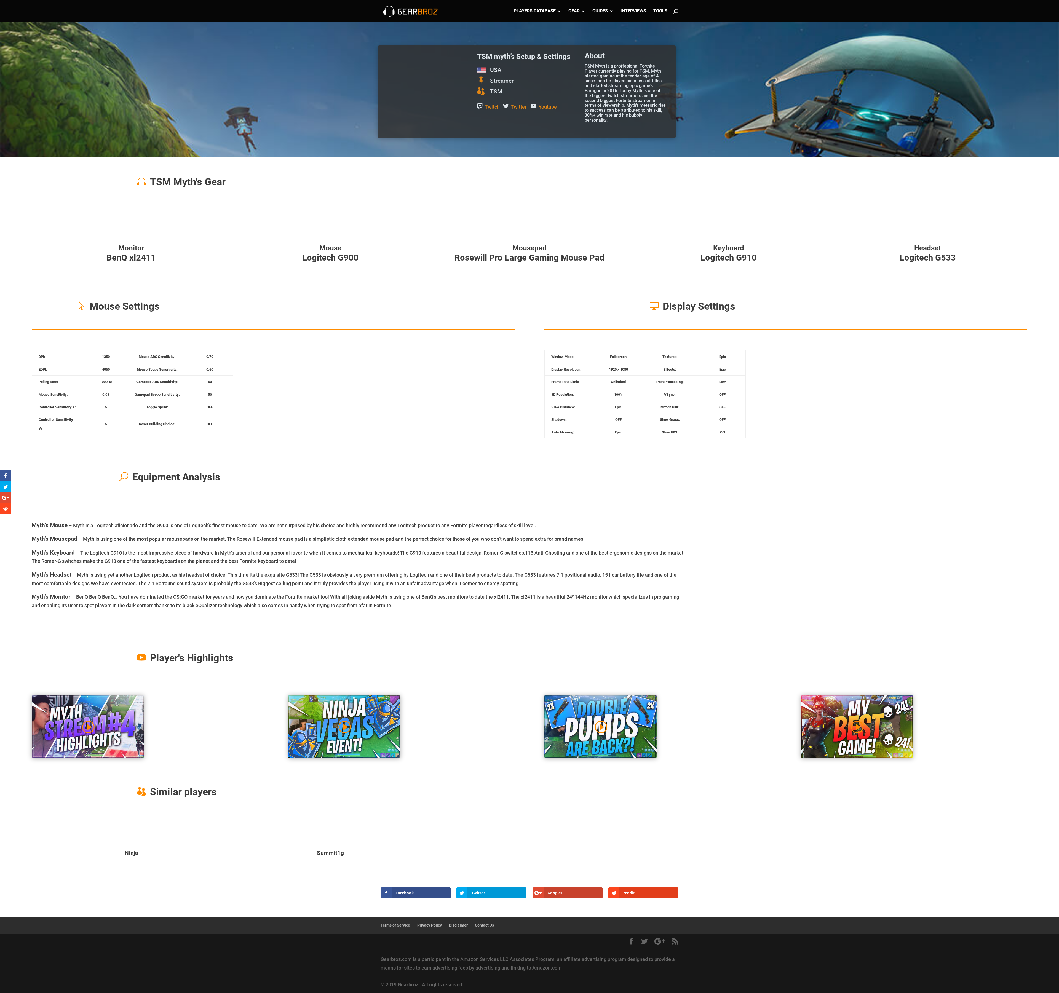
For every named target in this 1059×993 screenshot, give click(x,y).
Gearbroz (408, 984)
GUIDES (600, 11)
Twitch (492, 107)
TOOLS (660, 11)
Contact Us (484, 925)
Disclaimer (458, 925)
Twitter (518, 107)
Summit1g (330, 853)
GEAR (574, 11)
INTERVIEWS (633, 11)
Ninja (131, 853)
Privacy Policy (429, 925)
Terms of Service (395, 925)
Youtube (548, 107)
